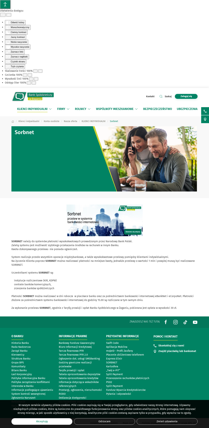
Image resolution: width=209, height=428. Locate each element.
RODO (62, 393)
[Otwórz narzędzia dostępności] (5, 4)
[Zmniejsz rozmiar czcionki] (25, 75)
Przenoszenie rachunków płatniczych (127, 378)
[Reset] (3, 15)
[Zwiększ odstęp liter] (34, 82)
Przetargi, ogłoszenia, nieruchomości (80, 389)
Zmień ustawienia (167, 421)
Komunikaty (18, 366)
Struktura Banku (20, 358)
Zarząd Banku (19, 350)
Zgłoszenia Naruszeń (23, 397)
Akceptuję (42, 421)
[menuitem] (34, 109)
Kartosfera (112, 366)
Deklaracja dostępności (72, 397)
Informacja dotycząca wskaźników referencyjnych (79, 384)
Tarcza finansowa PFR (71, 350)
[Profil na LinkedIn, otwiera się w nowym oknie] (175, 322)
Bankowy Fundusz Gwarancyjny (77, 342)
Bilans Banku (19, 370)
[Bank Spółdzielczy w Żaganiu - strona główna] (32, 96)
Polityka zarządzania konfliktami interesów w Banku (30, 384)
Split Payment (114, 374)
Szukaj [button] (168, 96)
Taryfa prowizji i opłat (71, 370)
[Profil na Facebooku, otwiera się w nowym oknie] (165, 322)
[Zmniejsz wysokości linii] (31, 79)
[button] (50, 109)
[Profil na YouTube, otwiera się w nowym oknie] (195, 322)
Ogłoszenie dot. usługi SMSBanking (79, 358)
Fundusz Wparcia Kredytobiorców (125, 389)
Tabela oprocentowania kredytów (78, 378)
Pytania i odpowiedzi (118, 393)
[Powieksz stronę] (40, 71)
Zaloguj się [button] (186, 96)
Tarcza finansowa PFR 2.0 (73, 354)
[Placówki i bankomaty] (205, 119)
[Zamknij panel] (8, 15)
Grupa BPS (17, 362)
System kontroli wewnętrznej (28, 393)
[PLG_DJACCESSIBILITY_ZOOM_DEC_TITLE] (35, 71)
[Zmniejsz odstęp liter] (29, 82)
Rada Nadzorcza (21, 346)
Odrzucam (104, 421)
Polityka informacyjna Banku (28, 378)
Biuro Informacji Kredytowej (75, 346)
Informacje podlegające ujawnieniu (32, 389)
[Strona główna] (12, 121)
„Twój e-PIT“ (113, 370)
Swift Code (112, 342)
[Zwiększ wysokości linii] (36, 79)
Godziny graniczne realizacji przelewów (75, 364)
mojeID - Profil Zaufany (119, 350)
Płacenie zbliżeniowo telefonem (125, 354)
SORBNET (111, 362)
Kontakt (150, 96)
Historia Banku (20, 342)
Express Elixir (114, 358)
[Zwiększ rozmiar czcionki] (30, 75)
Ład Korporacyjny (21, 374)
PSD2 (109, 382)
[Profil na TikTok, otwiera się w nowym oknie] (185, 322)
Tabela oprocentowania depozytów (79, 374)
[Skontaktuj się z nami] (205, 111)
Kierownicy (17, 354)
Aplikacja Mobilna (116, 346)
